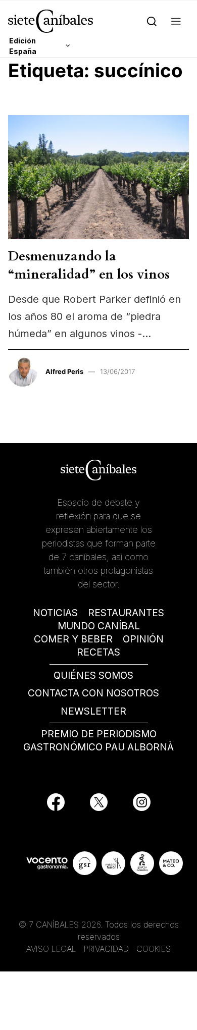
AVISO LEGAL (51, 949)
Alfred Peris (64, 371)
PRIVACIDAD (107, 949)
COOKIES (153, 949)
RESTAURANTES (126, 613)
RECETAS (98, 652)
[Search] (151, 21)
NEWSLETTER (93, 711)
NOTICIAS (55, 613)
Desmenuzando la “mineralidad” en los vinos (89, 265)
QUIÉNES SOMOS (93, 675)
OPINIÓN (143, 639)
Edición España (22, 46)
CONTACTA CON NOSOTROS (93, 693)
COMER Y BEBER (73, 639)
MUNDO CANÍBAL (99, 626)
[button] (176, 21)
